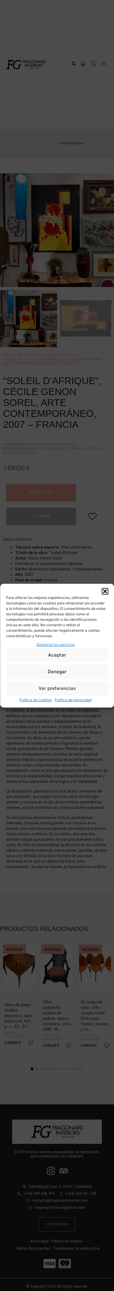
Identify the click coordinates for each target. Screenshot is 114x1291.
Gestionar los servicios (55, 644)
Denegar (57, 671)
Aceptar (57, 655)
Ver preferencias (57, 688)
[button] (105, 591)
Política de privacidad (73, 700)
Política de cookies (35, 700)
